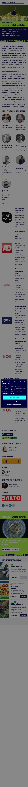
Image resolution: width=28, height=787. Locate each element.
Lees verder (13, 393)
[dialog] (14, 393)
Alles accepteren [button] (15, 397)
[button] (14, 405)
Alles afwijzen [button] (14, 401)
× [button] (24, 381)
